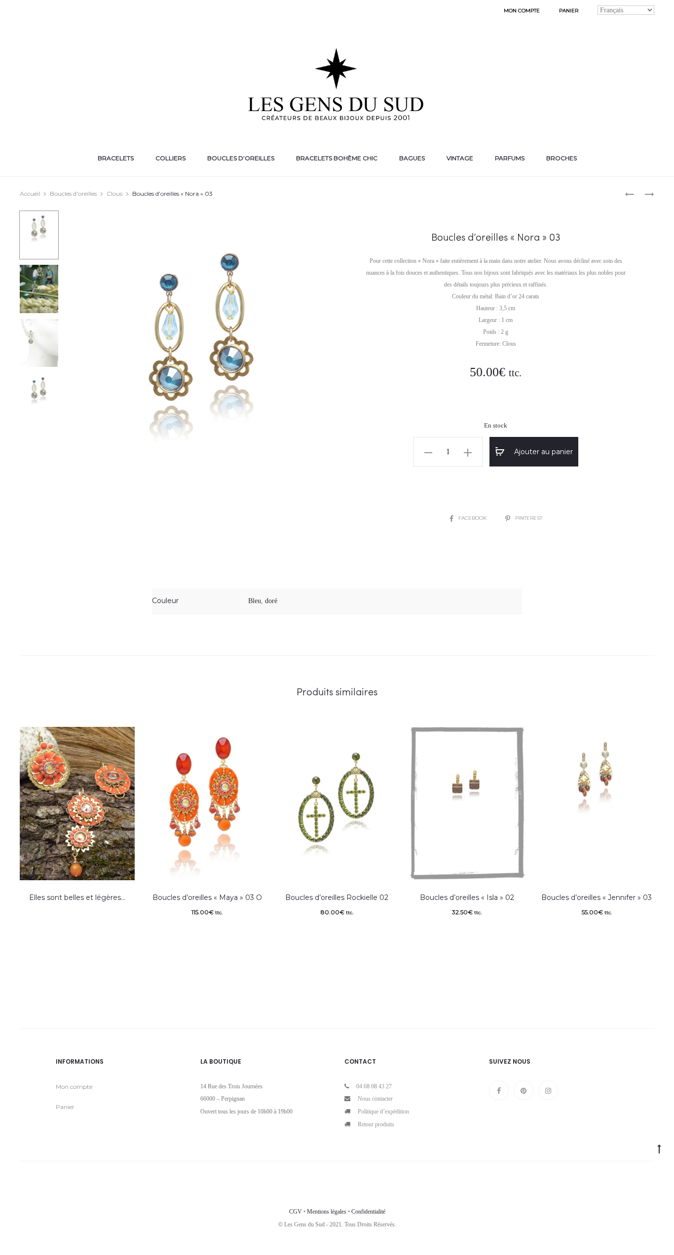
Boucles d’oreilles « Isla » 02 (467, 897)
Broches (561, 158)
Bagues (412, 158)
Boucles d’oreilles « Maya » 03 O (207, 897)
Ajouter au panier (542, 451)
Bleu (254, 601)
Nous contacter (375, 1098)
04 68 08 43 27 (374, 1086)
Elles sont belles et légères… (77, 897)
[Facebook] (499, 1090)
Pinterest (528, 518)
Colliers (170, 158)
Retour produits (376, 1124)
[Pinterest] (523, 1090)
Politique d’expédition (383, 1111)
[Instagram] (548, 1090)
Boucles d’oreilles (240, 158)
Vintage (460, 158)
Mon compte (522, 10)
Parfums (509, 158)
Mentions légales (326, 1211)
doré (271, 601)
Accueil (30, 193)
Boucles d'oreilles (73, 193)
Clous (114, 193)
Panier (568, 10)
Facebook (473, 518)
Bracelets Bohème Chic (336, 158)
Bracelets (116, 158)
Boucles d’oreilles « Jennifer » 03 (596, 897)
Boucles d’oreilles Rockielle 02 (336, 897)
